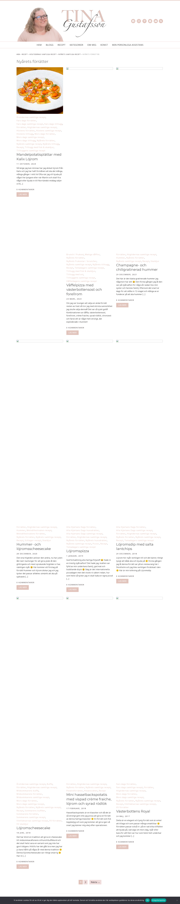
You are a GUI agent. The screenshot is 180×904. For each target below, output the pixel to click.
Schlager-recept (33, 540)
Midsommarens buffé (28, 790)
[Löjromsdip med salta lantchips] (139, 341)
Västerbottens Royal (133, 811)
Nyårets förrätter (46, 140)
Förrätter (21, 127)
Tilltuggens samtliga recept (31, 150)
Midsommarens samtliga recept (33, 797)
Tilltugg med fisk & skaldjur (39, 147)
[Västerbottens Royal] (139, 598)
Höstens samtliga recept (48, 130)
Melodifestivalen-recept (39, 530)
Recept (62, 44)
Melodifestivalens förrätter (31, 533)
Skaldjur (155, 261)
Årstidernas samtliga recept (31, 117)
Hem (39, 44)
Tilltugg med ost (74, 274)
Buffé (50, 784)
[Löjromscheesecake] (40, 598)
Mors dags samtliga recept (30, 137)
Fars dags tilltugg (53, 124)
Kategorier (76, 44)
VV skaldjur (22, 824)
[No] (177, 900)
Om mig (91, 44)
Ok (147, 900)
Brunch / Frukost (75, 254)
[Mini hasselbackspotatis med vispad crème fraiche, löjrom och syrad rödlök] (89, 598)
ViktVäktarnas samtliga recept (32, 820)
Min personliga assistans (127, 44)
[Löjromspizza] (89, 341)
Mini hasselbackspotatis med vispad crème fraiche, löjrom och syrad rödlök (88, 799)
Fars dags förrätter (26, 120)
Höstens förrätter (26, 130)
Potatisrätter (91, 790)
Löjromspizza (77, 551)
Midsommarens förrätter (29, 794)
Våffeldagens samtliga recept (81, 281)
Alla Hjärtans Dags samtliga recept (84, 533)
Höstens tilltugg (25, 134)
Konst (104, 44)
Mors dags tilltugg (26, 140)
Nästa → (95, 882)
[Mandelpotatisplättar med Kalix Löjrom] (40, 69)
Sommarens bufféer (35, 810)
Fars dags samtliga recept (30, 124)
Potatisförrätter (74, 790)
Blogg (49, 44)
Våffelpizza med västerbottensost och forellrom (84, 289)
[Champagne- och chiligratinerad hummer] (139, 69)
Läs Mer (23, 194)
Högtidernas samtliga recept (43, 54)
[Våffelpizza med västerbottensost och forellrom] (89, 69)
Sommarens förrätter (27, 814)
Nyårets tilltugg (51, 144)
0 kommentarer (25, 189)
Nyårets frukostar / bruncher (81, 261)
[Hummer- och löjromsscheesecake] (40, 341)
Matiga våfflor (92, 254)
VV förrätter (55, 820)
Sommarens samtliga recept (31, 817)
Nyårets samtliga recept (69, 54)
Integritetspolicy (158, 900)
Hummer (120, 257)
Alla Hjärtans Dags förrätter (81, 527)
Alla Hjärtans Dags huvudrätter (82, 530)
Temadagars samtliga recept (89, 267)
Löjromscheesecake (33, 828)
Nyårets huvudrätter (96, 540)
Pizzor (96, 543)
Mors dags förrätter (45, 134)
